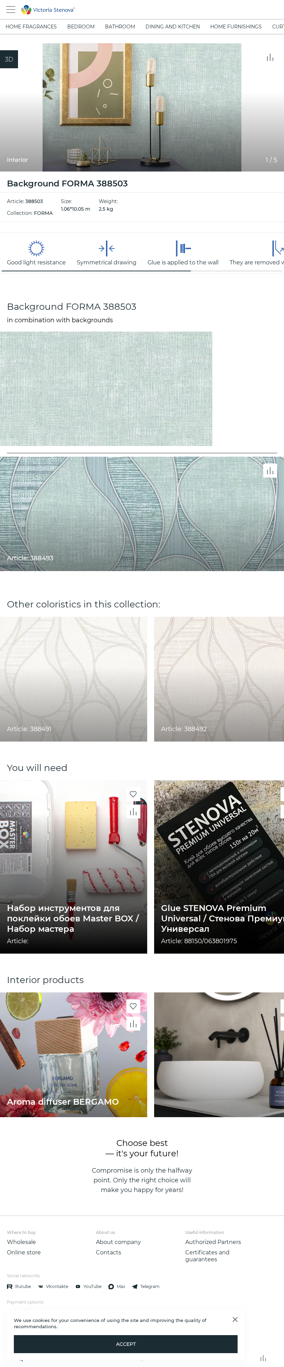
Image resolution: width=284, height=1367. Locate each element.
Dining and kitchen (172, 27)
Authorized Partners (213, 1242)
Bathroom (120, 27)
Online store (24, 1252)
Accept (126, 1344)
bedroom (81, 27)
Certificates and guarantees (207, 1256)
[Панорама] (9, 59)
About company (118, 1242)
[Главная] (132, 10)
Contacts (108, 1252)
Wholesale (21, 1242)
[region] (142, 253)
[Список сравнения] (263, 1358)
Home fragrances (31, 27)
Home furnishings (236, 27)
